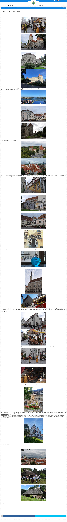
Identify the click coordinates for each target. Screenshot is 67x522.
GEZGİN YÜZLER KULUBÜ (42, 5)
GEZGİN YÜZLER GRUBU (10, 5)
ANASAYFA (2, 7)
